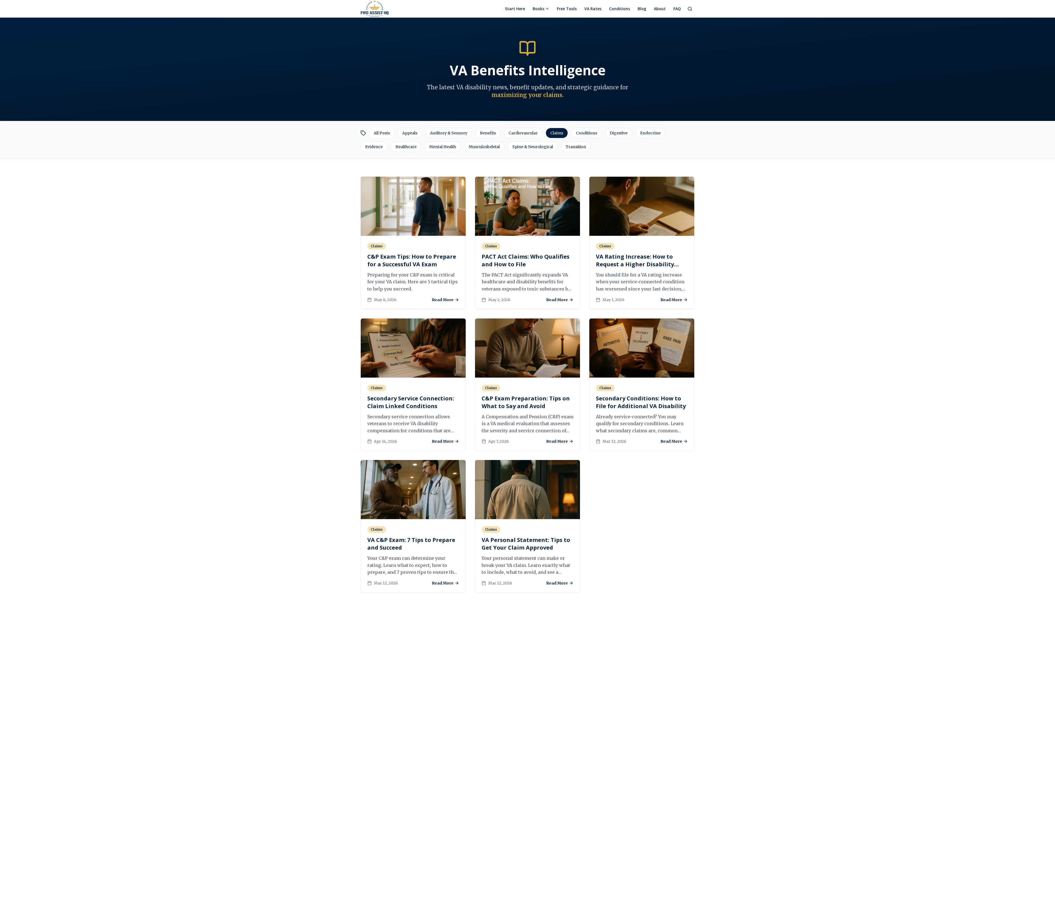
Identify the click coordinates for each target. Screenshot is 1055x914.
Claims (556, 133)
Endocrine (650, 133)
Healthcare (406, 146)
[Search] (690, 8)
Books (538, 8)
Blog (642, 8)
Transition (576, 146)
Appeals (409, 133)
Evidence (374, 146)
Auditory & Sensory (448, 133)
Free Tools (567, 8)
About (660, 8)
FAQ (677, 8)
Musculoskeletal (484, 146)
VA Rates (592, 8)
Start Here (515, 8)
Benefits (488, 133)
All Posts (382, 133)
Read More (443, 299)
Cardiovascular (523, 133)
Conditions (619, 8)
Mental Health (442, 146)
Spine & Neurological (532, 146)
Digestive (619, 133)
